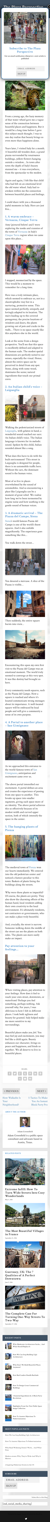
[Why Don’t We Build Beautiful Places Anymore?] (8, 1366)
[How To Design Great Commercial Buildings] (8, 1387)
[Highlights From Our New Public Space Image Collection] (8, 1408)
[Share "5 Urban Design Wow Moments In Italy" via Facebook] (9, 1073)
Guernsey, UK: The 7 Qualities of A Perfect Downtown (20, 1275)
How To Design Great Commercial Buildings (25, 1386)
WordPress (39, 1514)
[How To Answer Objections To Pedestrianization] (8, 1418)
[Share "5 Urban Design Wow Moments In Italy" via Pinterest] (30, 1073)
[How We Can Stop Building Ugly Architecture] (8, 1356)
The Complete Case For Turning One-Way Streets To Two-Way (25, 1317)
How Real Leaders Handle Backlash (25, 1375)
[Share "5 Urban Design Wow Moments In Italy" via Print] (30, 1078)
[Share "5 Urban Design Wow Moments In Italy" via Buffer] (40, 1073)
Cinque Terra (12, 235)
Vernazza (22, 231)
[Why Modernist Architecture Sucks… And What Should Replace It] (8, 1346)
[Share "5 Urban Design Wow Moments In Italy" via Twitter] (14, 1073)
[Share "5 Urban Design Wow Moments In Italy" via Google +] (19, 1073)
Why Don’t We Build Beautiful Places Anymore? (27, 1366)
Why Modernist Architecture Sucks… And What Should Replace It (29, 1345)
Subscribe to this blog (40, 1497)
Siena (8, 521)
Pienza (32, 867)
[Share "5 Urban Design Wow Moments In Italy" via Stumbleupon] (19, 1078)
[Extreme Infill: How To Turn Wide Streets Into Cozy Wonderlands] (25, 1171)
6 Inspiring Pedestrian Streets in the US (19, 1465)
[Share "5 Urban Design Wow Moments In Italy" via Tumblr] (25, 1073)
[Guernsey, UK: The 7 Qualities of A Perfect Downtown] (25, 1254)
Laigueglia (10, 431)
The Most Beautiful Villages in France (24, 1232)
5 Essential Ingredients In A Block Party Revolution (27, 1397)
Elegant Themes (21, 1514)
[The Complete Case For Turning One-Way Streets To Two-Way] (25, 1297)
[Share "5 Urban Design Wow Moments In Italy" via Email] (25, 1078)
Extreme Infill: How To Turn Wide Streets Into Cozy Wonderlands (25, 1192)
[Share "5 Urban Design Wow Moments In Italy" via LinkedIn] (35, 1073)
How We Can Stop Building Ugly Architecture (25, 1355)
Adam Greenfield (25, 1131)
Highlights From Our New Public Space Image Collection (27, 1407)
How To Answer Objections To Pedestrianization (24, 1417)
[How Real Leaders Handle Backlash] (8, 1377)
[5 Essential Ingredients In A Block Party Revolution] (8, 1397)
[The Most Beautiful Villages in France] (25, 1215)
